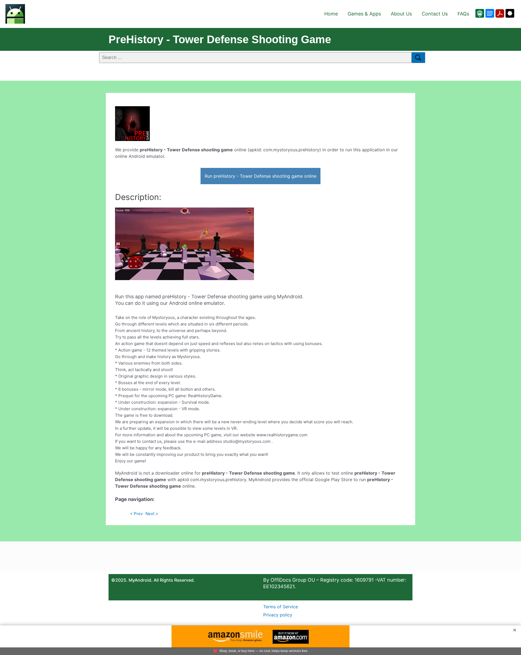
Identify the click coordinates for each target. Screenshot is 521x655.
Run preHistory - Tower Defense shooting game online (260, 176)
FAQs (463, 14)
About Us (401, 14)
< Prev (136, 513)
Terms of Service (280, 606)
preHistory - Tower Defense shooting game (220, 39)
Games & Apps (364, 14)
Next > (151, 513)
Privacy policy (277, 615)
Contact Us (435, 14)
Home (331, 14)
